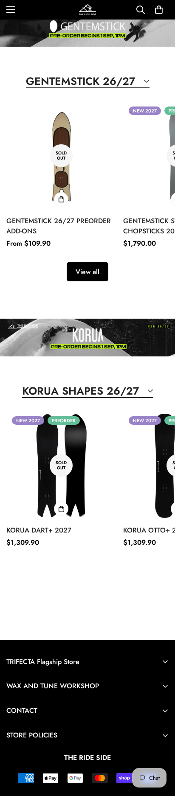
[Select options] (61, 199)
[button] (159, 10)
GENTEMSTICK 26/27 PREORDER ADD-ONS (58, 226)
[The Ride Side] (87, 10)
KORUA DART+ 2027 (38, 530)
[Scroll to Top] (159, 751)
